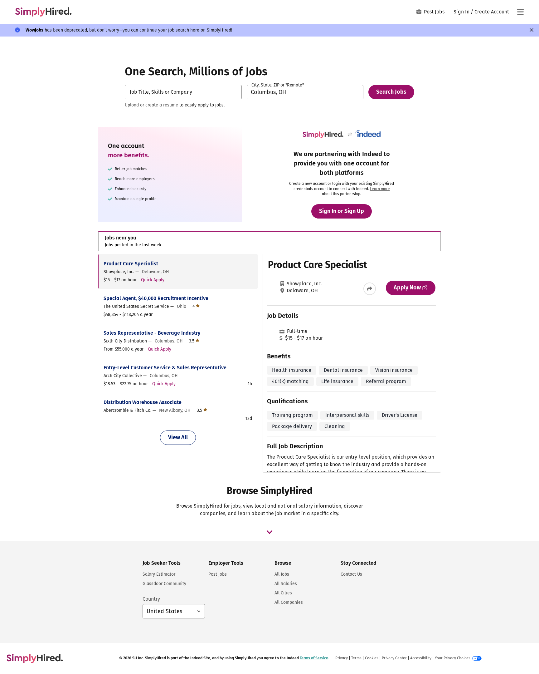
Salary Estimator (159, 574)
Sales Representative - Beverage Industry (152, 333)
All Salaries (285, 583)
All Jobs (281, 574)
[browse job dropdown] (269, 532)
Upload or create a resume (151, 105)
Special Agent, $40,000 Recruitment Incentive (156, 298)
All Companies (288, 602)
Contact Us (351, 574)
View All (178, 437)
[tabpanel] (269, 363)
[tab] (269, 241)
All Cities (283, 593)
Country (151, 599)
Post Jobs (434, 12)
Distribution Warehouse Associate (143, 402)
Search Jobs (391, 91)
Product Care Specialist (131, 264)
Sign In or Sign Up (341, 211)
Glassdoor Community (164, 583)
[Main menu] (520, 12)
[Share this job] (369, 289)
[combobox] (183, 92)
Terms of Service (314, 658)
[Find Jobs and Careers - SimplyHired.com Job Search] (43, 12)
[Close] (532, 30)
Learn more (380, 189)
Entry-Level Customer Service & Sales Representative (165, 368)
